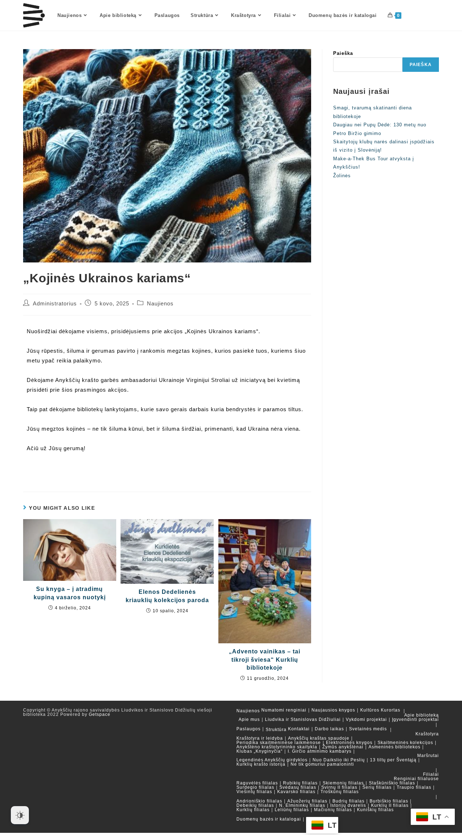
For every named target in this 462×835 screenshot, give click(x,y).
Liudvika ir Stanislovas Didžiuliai (303, 719)
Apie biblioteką (421, 715)
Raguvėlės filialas (257, 783)
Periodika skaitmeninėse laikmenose (278, 742)
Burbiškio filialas (389, 801)
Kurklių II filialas (390, 805)
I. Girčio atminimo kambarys (320, 751)
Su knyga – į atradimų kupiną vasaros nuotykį (70, 593)
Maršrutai (428, 755)
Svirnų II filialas (339, 787)
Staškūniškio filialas (392, 783)
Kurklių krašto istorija (261, 764)
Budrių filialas (348, 801)
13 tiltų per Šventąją (393, 759)
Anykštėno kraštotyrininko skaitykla (276, 746)
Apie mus (249, 719)
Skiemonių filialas (343, 783)
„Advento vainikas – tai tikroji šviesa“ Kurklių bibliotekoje (264, 659)
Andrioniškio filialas (259, 801)
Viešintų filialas (254, 791)
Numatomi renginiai (283, 710)
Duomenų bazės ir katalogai (268, 819)
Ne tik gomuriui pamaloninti (322, 764)
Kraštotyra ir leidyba (259, 738)
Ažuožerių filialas (307, 801)
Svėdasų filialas (297, 787)
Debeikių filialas (255, 805)
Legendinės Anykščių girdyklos (272, 759)
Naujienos (160, 303)
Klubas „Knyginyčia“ (259, 751)
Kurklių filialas (253, 809)
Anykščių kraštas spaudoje (318, 738)
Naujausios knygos (333, 710)
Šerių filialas (377, 787)
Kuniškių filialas (375, 809)
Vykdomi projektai (366, 719)
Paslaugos (248, 728)
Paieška (343, 53)
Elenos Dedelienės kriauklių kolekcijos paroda (167, 596)
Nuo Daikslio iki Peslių (339, 759)
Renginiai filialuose (416, 778)
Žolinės (342, 175)
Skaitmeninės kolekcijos (405, 742)
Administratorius (55, 303)
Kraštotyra (427, 733)
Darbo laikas (329, 728)
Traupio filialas (414, 787)
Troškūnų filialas (340, 791)
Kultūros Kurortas (380, 710)
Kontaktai (299, 728)
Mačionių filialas (333, 809)
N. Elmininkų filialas (302, 805)
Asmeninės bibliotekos (394, 746)
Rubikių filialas (300, 783)
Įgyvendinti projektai (415, 719)
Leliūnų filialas (292, 809)
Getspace (99, 714)
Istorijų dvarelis (348, 805)
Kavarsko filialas (296, 791)
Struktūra (276, 729)
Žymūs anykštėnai (342, 746)
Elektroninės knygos (349, 742)
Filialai (431, 774)
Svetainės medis (368, 728)
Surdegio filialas (255, 787)
